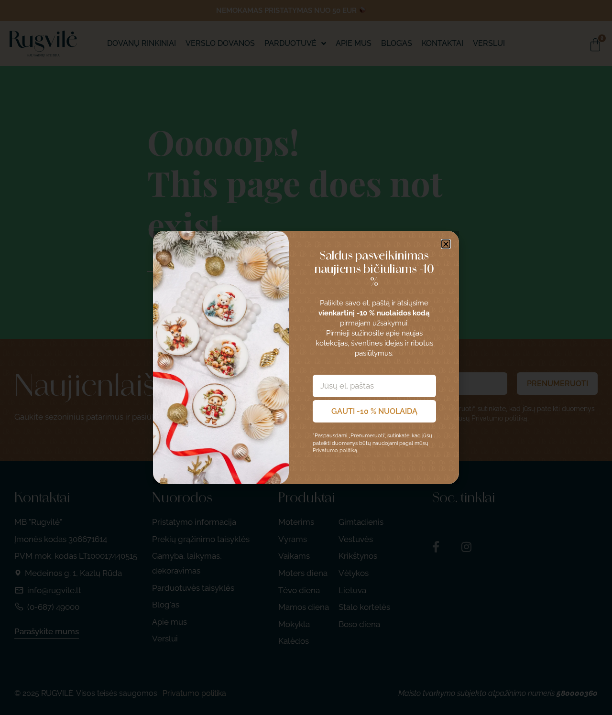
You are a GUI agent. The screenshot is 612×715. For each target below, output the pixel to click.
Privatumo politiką (335, 450)
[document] (306, 357)
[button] (445, 244)
